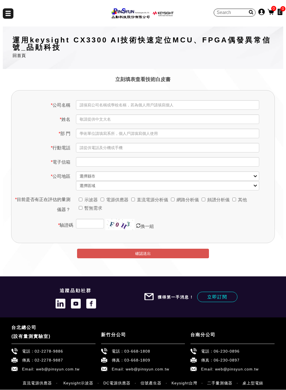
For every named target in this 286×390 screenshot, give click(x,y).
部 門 (64, 133)
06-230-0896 (227, 351)
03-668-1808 (137, 351)
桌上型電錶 (252, 383)
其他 (242, 199)
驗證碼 (65, 225)
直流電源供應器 (37, 383)
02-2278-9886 (49, 351)
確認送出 (143, 253)
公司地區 (60, 176)
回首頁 (19, 55)
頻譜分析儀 (218, 199)
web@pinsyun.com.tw (58, 369)
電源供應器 (117, 199)
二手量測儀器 (219, 383)
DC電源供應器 (116, 383)
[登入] (261, 11)
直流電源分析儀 (152, 199)
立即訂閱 (217, 297)
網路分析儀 (188, 199)
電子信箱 (60, 162)
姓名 (65, 119)
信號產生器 (150, 383)
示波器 (91, 199)
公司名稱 (60, 105)
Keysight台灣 (184, 383)
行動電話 (60, 147)
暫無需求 (93, 208)
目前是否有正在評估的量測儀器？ (42, 204)
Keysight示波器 (77, 383)
